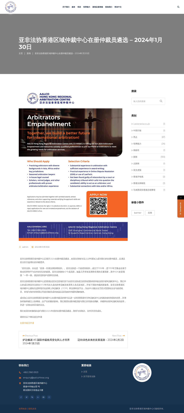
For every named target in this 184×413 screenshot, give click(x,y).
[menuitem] (118, 7)
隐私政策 (32, 408)
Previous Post (31, 335)
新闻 (135, 157)
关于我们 (65, 7)
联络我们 (108, 7)
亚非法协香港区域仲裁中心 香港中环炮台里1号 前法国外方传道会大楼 (35, 386)
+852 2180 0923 (30, 372)
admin (25, 247)
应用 (150, 213)
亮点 (135, 137)
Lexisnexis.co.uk (141, 124)
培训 (79, 7)
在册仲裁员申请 (27, 323)
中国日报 (137, 130)
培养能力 (86, 7)
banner (137, 213)
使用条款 (23, 408)
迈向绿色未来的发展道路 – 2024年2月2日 (101, 339)
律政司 (136, 150)
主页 (85, 371)
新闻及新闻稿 (98, 7)
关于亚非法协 (89, 376)
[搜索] (178, 7)
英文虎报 (137, 170)
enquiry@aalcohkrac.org (36, 377)
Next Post (116, 335)
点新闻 (136, 163)
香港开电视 (138, 177)
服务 (73, 7)
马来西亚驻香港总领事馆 (144, 190)
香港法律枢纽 (139, 183)
